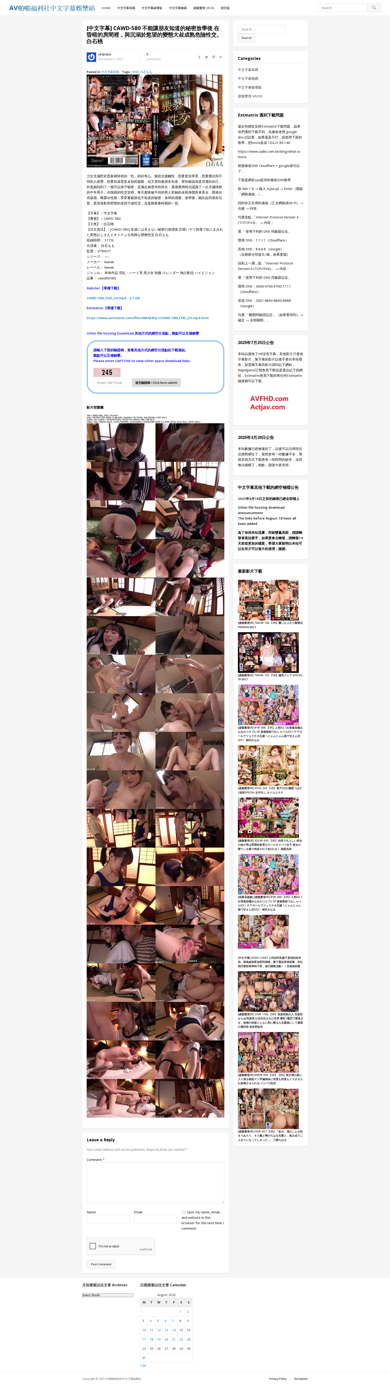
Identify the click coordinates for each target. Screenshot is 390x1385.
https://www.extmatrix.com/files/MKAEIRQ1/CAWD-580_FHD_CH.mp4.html (148, 318)
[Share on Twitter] (206, 57)
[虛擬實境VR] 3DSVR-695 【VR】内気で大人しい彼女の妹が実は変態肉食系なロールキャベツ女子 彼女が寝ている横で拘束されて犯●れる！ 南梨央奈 (270, 845)
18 (151, 1339)
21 (174, 1339)
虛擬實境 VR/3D (203, 8)
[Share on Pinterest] (214, 57)
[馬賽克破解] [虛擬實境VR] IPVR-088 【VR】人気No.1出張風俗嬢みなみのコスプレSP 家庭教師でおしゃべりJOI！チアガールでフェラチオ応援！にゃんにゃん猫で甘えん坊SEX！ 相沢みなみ (270, 903)
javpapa (104, 54)
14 (174, 1330)
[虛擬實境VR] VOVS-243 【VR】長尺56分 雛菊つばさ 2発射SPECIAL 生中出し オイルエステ (270, 790)
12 (159, 1330)
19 (159, 1339)
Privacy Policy (278, 1379)
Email (138, 1212)
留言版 (225, 8)
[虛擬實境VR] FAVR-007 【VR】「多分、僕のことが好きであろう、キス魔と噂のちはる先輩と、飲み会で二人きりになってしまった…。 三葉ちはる (270, 1136)
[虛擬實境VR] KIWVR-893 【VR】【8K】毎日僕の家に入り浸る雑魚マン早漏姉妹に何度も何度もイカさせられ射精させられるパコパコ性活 (270, 1079)
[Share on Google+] (221, 57)
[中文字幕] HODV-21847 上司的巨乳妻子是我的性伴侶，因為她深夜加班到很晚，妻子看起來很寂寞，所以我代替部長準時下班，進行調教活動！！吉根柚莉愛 (270, 962)
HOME (106, 8)
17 (144, 1339)
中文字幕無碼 (178, 8)
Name (91, 1212)
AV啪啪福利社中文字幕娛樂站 (123, 1379)
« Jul (143, 1365)
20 (166, 1339)
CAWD (135, 72)
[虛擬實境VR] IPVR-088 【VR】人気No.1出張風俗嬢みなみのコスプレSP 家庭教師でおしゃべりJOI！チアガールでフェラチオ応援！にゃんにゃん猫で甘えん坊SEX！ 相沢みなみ (270, 734)
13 (166, 1330)
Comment (95, 1159)
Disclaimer (301, 1379)
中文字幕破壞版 (152, 8)
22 (181, 1339)
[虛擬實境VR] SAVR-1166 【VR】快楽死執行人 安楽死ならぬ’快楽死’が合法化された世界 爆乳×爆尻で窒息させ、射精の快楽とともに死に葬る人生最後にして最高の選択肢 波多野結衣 (270, 1020)
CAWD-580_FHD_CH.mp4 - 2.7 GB (113, 298)
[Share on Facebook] (199, 57)
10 (144, 1330)
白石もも (146, 72)
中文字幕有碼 (126, 8)
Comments (153, 56)
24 (144, 1348)
